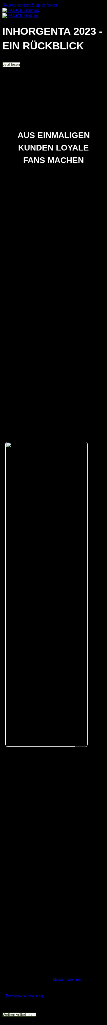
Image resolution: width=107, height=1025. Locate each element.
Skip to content (16, 4)
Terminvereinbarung (24, 995)
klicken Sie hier (67, 979)
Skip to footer (44, 4)
